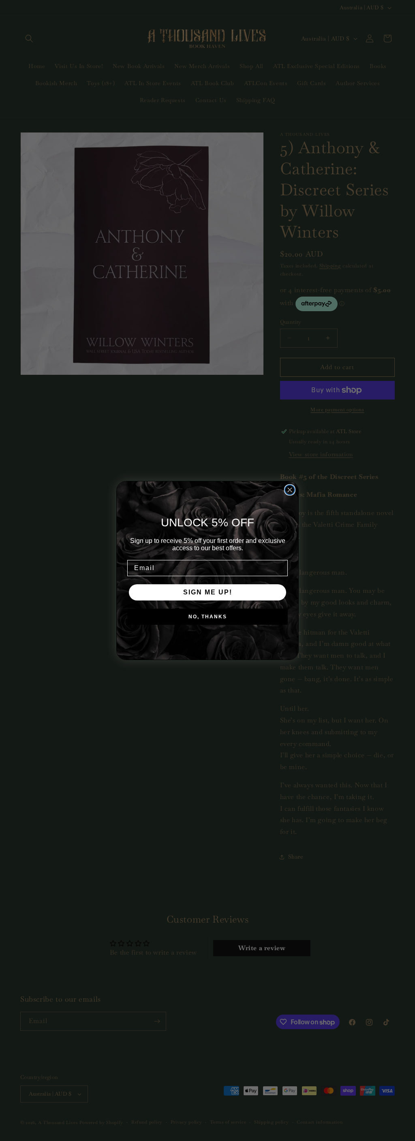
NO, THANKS (207, 617)
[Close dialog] (290, 490)
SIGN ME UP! (207, 592)
